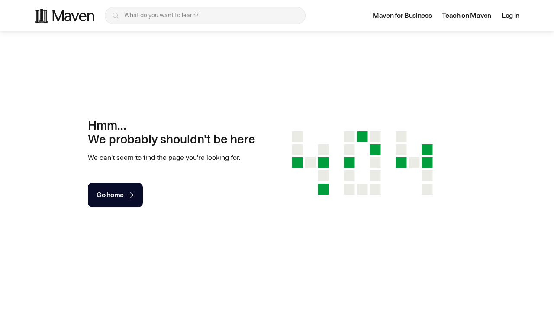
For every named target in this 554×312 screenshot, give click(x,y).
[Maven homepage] (64, 15)
